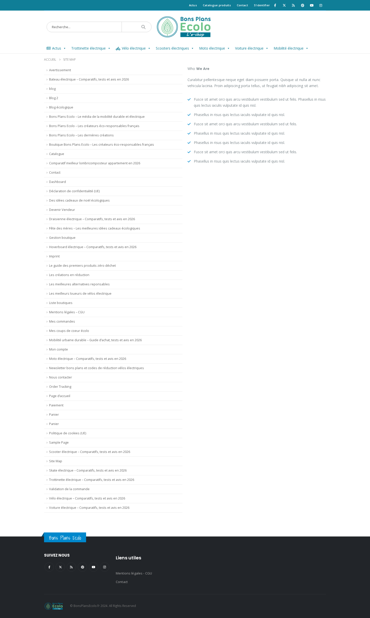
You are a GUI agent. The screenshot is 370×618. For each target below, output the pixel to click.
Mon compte (58, 349)
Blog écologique (61, 107)
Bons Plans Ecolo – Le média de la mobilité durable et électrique (97, 116)
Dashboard (57, 182)
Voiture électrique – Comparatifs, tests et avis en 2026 (89, 508)
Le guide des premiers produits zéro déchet (82, 265)
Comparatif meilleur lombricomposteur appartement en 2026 (94, 163)
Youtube (93, 567)
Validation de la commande (69, 489)
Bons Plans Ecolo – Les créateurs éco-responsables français (94, 126)
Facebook (49, 567)
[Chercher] (143, 27)
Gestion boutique (62, 238)
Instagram (104, 567)
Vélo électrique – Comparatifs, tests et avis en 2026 (87, 498)
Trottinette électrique (88, 48)
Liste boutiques (60, 303)
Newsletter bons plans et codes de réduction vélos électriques (96, 368)
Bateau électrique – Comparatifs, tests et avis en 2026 (89, 79)
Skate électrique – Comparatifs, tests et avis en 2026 (88, 470)
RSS (71, 567)
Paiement (56, 405)
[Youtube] (311, 5)
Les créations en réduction (69, 275)
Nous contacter (60, 377)
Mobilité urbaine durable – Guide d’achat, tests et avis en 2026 (95, 340)
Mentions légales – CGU (67, 312)
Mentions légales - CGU (134, 573)
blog (52, 89)
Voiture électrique (249, 48)
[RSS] (293, 5)
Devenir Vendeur (62, 210)
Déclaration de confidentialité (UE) (74, 191)
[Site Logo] (185, 27)
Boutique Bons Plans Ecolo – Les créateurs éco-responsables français (101, 144)
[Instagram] (321, 5)
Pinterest (82, 567)
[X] (284, 5)
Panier (54, 414)
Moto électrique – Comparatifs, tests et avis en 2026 (87, 359)
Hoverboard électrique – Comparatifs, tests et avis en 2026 (92, 247)
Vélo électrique (134, 48)
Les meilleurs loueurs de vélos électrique (80, 293)
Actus (193, 5)
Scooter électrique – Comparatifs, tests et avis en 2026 (89, 452)
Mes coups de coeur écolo (69, 331)
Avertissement (60, 70)
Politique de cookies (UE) (67, 433)
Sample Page (59, 442)
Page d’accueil (59, 396)
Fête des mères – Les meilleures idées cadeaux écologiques (94, 228)
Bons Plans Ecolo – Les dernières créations (81, 135)
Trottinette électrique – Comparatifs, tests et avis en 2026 (91, 480)
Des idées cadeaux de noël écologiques (79, 200)
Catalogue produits (217, 5)
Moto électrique (212, 48)
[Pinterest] (302, 5)
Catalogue (56, 154)
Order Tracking (60, 386)
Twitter (60, 567)
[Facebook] (275, 5)
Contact (242, 5)
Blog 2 (53, 98)
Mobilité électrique (289, 48)
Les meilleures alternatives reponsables (79, 284)
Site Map (55, 461)
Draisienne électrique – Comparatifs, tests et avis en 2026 (92, 219)
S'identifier (262, 5)
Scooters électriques (172, 48)
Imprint (54, 256)
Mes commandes (62, 321)
